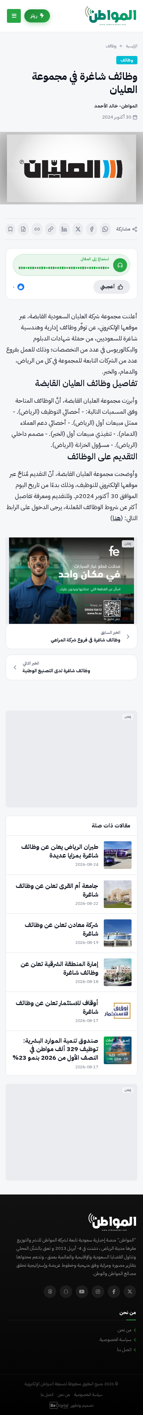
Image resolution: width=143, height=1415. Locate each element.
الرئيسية (131, 46)
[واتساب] (105, 229)
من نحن (125, 1330)
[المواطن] (110, 16)
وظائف (111, 46)
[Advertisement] (71, 759)
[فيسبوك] (91, 229)
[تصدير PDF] (23, 229)
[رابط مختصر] (37, 229)
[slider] (64, 268)
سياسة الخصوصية (116, 1339)
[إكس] (78, 229)
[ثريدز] (50, 1291)
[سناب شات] (66, 1291)
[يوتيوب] (82, 1291)
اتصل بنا (124, 1349)
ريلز (34, 15)
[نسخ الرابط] (50, 229)
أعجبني (107, 286)
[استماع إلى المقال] (120, 265)
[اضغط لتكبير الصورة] (71, 168)
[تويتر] (130, 1291)
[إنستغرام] (98, 1291)
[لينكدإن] (64, 229)
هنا (116, 518)
